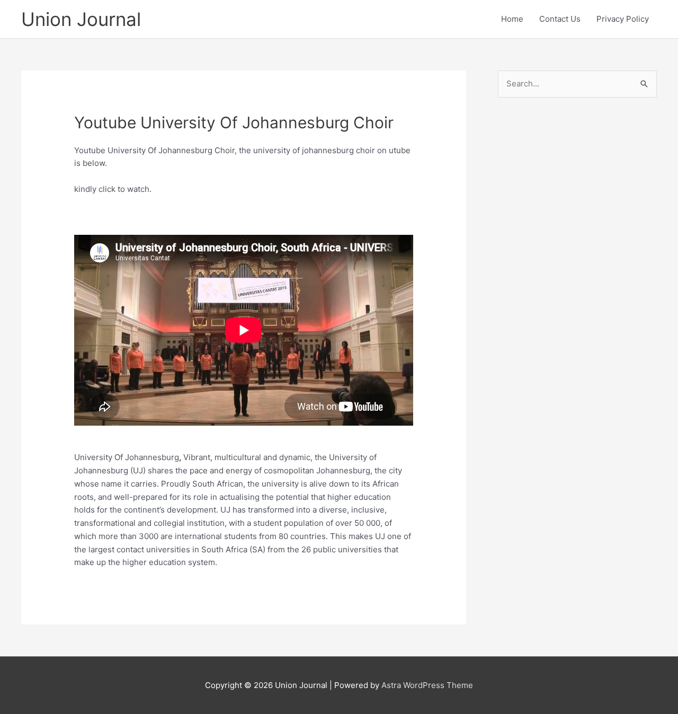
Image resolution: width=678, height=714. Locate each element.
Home (512, 19)
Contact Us (560, 19)
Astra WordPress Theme (427, 685)
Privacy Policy (622, 19)
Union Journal (81, 19)
